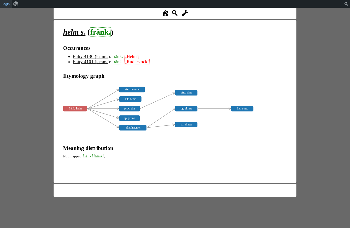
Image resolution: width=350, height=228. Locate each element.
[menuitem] (16, 4)
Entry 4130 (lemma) (91, 56)
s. (74, 32)
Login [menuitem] (6, 4)
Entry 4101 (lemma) (91, 61)
